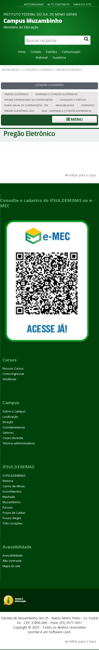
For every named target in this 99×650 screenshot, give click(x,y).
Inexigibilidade (64, 105)
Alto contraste (58, 4)
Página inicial (11, 69)
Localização (10, 417)
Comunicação (71, 52)
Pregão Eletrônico (16, 94)
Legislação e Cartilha (73, 99)
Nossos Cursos (13, 368)
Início (22, 52)
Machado (9, 497)
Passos (8, 507)
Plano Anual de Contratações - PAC (26, 105)
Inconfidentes (12, 492)
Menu (76, 119)
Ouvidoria (59, 58)
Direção (8, 422)
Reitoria (8, 481)
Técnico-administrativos (19, 443)
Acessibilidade (34, 4)
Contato (35, 52)
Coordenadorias (14, 427)
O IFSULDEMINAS (14, 476)
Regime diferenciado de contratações (28, 99)
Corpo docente (13, 438)
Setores (8, 433)
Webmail (42, 58)
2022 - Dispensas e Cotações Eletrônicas (66, 110)
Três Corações (13, 523)
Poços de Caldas (14, 513)
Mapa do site (82, 4)
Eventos (51, 52)
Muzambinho (12, 502)
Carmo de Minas (14, 486)
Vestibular (10, 379)
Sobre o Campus (14, 411)
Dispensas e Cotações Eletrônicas (56, 94)
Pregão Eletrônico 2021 (19, 110)
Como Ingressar (13, 374)
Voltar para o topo (82, 175)
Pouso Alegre (12, 518)
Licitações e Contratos (38, 69)
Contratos (87, 105)
